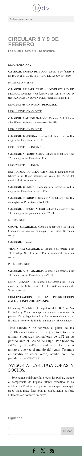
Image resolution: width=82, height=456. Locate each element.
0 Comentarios (46, 50)
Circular (30, 50)
